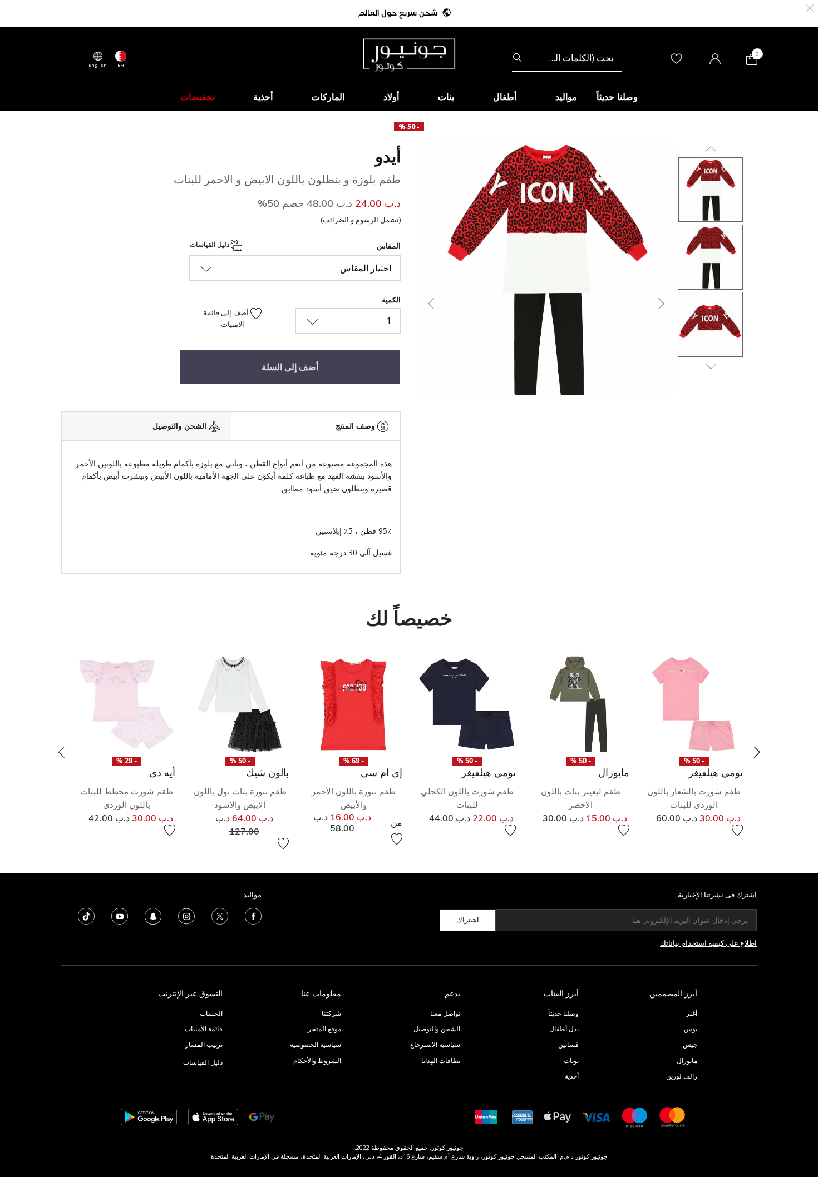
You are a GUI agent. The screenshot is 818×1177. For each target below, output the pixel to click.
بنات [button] (446, 96)
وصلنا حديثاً (563, 1013)
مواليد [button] (566, 96)
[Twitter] (219, 915)
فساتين (568, 1044)
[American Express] (522, 1116)
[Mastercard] (672, 1116)
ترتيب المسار (204, 1044)
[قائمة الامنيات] (737, 830)
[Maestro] (635, 1116)
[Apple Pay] (557, 1116)
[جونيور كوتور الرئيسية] (409, 54)
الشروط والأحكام (317, 1060)
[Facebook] (253, 915)
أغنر (691, 1013)
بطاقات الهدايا (440, 1060)
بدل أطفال (564, 1029)
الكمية (391, 300)
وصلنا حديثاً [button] (617, 96)
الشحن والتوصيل (436, 1029)
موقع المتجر (324, 1029)
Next (756, 752)
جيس (690, 1044)
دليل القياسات (210, 244)
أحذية (572, 1076)
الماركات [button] (328, 96)
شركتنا (331, 1013)
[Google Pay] (261, 1116)
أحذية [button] (263, 96)
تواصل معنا (444, 1013)
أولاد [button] (391, 96)
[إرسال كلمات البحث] (517, 58)
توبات (571, 1060)
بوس (690, 1029)
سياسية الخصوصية (315, 1044)
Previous (61, 752)
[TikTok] (86, 915)
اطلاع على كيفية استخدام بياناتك (708, 943)
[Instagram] (186, 915)
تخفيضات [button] (197, 96)
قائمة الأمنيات (204, 1029)
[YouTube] (119, 915)
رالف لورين (681, 1076)
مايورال (687, 1060)
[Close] (810, 7)
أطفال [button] (504, 96)
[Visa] (596, 1117)
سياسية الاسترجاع (435, 1044)
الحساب (211, 1013)
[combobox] (567, 58)
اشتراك (467, 920)
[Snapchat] (153, 915)
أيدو (388, 156)
